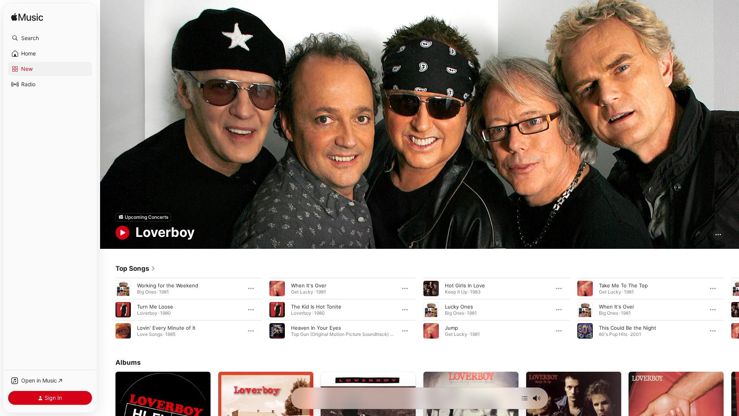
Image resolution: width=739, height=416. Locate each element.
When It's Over (308, 285)
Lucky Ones (459, 306)
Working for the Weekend (167, 285)
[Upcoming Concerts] (143, 217)
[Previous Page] (107, 309)
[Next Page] (731, 309)
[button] (50, 38)
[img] (27, 17)
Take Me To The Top (623, 285)
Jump (451, 327)
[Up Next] (524, 398)
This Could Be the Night (627, 327)
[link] (135, 268)
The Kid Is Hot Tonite (316, 306)
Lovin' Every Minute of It (166, 327)
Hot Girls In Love (465, 285)
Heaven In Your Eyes (316, 327)
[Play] (122, 233)
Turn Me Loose (155, 306)
